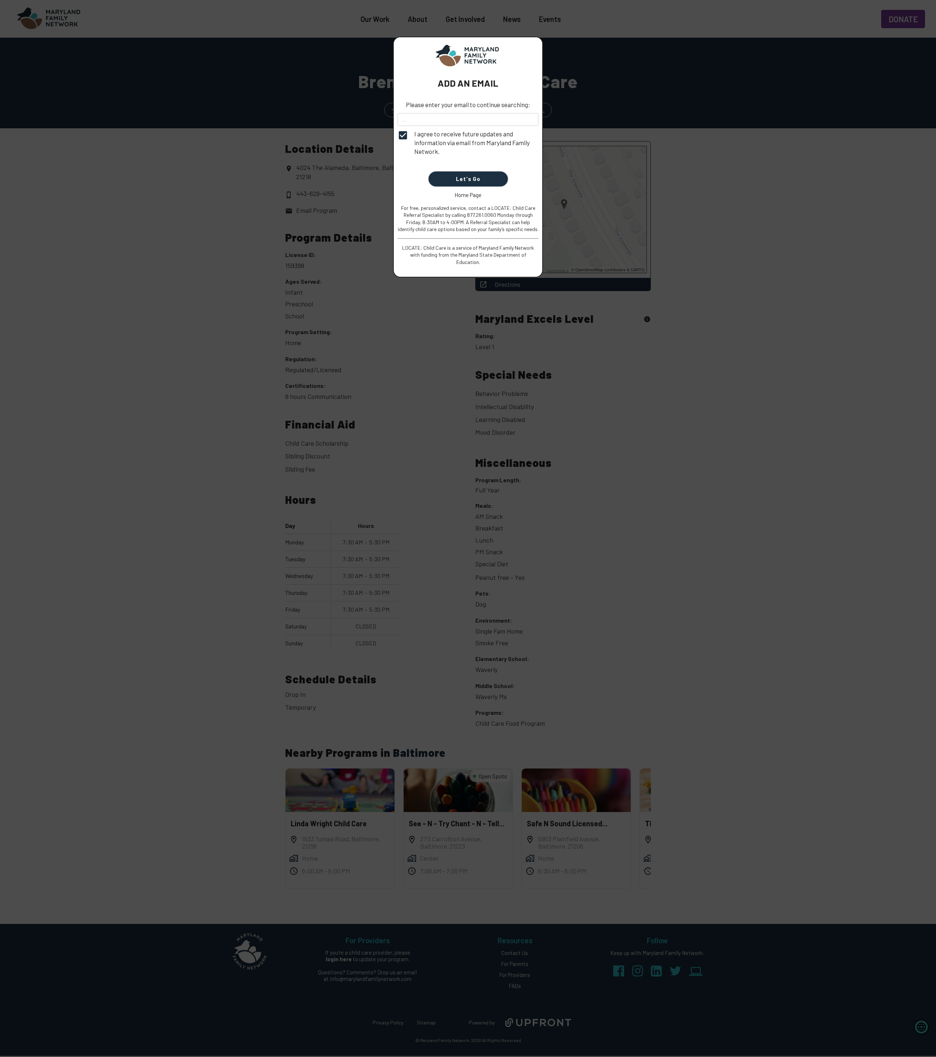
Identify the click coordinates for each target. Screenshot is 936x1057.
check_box (402, 135)
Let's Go (468, 178)
